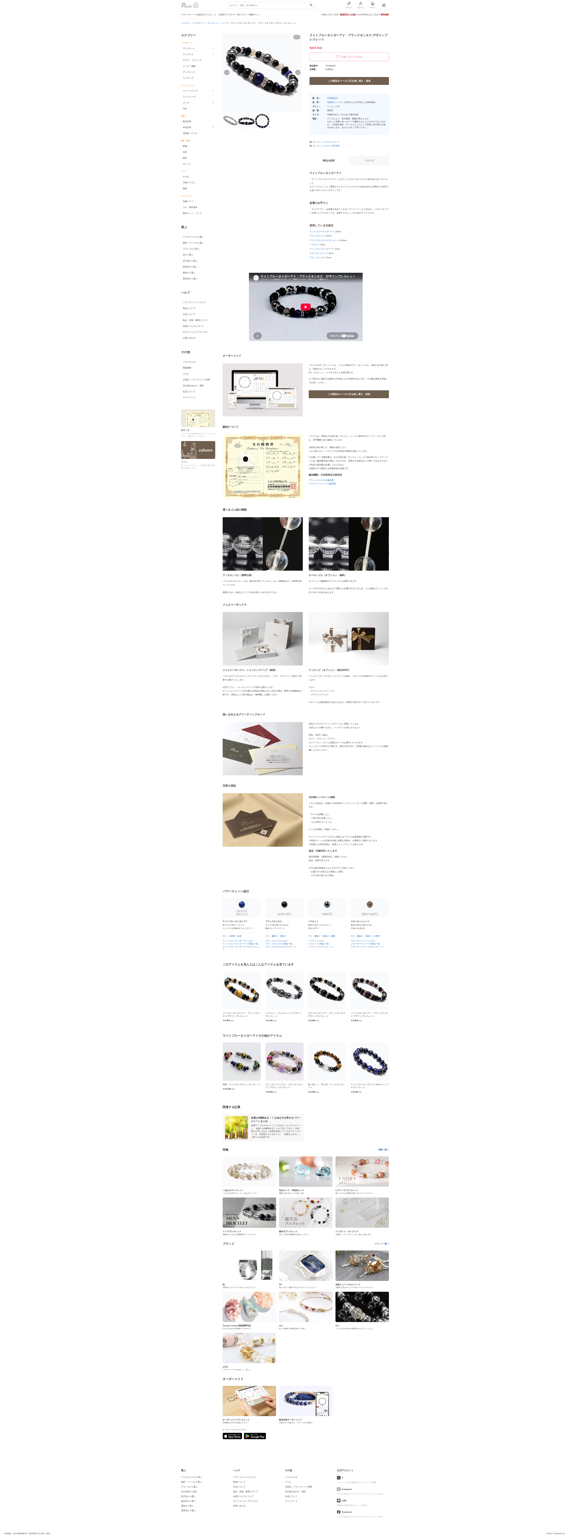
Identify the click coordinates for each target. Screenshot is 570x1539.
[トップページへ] (190, 7)
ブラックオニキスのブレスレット (281, 947)
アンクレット (189, 72)
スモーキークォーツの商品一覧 (365, 944)
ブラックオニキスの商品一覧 (278, 944)
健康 (333, 936)
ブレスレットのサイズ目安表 (325, 146)
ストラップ (188, 78)
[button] (226, 72)
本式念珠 (187, 127)
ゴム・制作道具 (190, 207)
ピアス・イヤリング (192, 60)
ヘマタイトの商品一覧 (318, 944)
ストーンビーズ (190, 90)
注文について (189, 314)
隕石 (185, 158)
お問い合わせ (189, 338)
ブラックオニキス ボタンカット (324, 240)
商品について (189, 308)
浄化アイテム (189, 182)
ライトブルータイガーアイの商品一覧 (240, 944)
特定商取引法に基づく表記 (39, 1533)
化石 (185, 152)
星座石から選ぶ (190, 278)
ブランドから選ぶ (191, 249)
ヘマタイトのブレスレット (320, 947)
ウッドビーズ (189, 96)
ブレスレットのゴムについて (325, 142)
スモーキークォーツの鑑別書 (322, 483)
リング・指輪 (189, 66)
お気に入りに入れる (351, 57)
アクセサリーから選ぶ (193, 237)
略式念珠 (187, 121)
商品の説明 (329, 160)
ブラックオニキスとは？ (276, 941)
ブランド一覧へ (381, 1243)
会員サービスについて (193, 326)
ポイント (187, 164)
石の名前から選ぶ (189, 1491)
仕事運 (232, 936)
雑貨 (185, 188)
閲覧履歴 (187, 368)
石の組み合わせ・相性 (193, 385)
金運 (239, 936)
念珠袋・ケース (190, 133)
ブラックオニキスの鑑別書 (321, 480)
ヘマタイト (314, 244)
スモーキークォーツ (318, 253)
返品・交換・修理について (195, 320)
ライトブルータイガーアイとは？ (238, 941)
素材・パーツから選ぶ (193, 243)
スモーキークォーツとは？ (363, 941)
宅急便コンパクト (335, 102)
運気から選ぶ (189, 272)
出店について (189, 391)
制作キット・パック (192, 213)
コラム (186, 374)
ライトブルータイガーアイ (321, 231)
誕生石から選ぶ (190, 267)
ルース (186, 103)
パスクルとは (189, 362)
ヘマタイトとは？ (316, 941)
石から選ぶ (188, 254)
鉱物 (185, 146)
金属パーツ (188, 201)
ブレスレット (189, 48)
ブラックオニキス (317, 236)
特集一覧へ (384, 1149)
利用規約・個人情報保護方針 (16, 1533)
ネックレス (188, 54)
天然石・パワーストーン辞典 (196, 379)
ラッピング (332, 106)
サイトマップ (189, 397)
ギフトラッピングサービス (195, 332)
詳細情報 (369, 160)
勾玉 (185, 108)
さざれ (186, 176)
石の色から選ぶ (190, 261)
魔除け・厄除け (279, 936)
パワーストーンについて (194, 302)
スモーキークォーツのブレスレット (367, 947)
